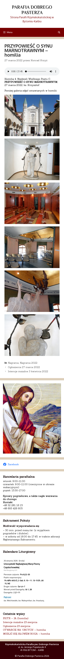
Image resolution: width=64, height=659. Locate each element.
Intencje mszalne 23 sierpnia (20, 622)
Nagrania (13, 362)
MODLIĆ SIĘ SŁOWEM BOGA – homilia (26, 633)
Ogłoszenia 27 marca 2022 (24, 367)
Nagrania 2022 (28, 362)
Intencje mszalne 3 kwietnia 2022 (28, 371)
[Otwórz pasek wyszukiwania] (59, 32)
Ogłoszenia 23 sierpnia (16, 626)
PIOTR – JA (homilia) (15, 618)
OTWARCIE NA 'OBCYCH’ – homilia (24, 629)
